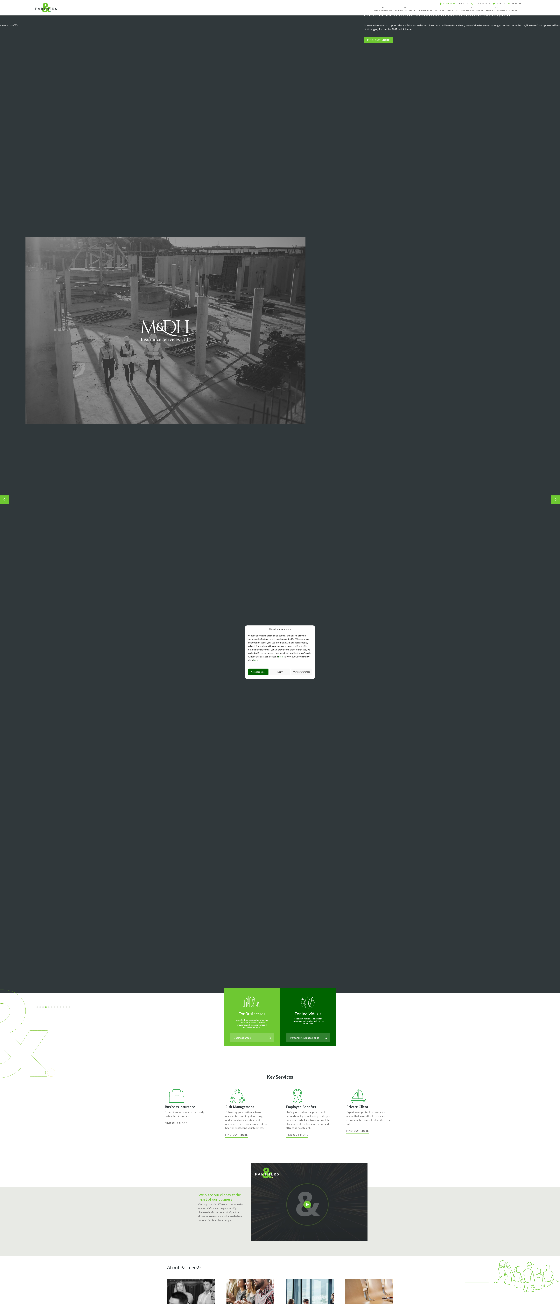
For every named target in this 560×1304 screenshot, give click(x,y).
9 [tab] (61, 1007)
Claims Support (428, 10)
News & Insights (496, 10)
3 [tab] (44, 1007)
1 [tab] (38, 1007)
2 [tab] (41, 1007)
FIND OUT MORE (26, 36)
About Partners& (472, 10)
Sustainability (449, 10)
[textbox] (252, 1037)
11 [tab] (67, 1007)
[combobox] (252, 1037)
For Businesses (383, 10)
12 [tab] (70, 1007)
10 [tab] (64, 1007)
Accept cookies (258, 671)
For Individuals (405, 10)
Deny (280, 671)
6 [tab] (52, 1007)
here (280, 656)
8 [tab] (58, 1007)
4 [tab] (47, 1007)
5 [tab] (49, 1007)
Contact (515, 10)
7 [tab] (55, 1007)
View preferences (301, 671)
